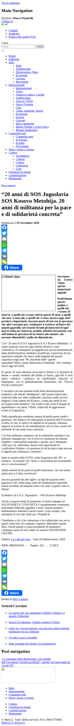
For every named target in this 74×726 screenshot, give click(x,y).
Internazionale (17, 84)
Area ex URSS (24, 101)
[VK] (37, 256)
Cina (18, 107)
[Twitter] (37, 233)
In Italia (20, 143)
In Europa (21, 139)
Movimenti (22, 81)
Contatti (13, 30)
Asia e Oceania (24, 104)
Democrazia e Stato (27, 72)
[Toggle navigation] (2, 50)
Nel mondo (22, 146)
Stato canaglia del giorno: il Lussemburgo (32, 643)
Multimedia (15, 178)
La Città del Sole (20, 539)
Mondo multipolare (27, 130)
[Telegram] (37, 250)
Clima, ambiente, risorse (29, 110)
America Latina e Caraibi (30, 94)
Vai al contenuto (10, 2)
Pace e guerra (8, 185)
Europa (20, 117)
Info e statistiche (25, 123)
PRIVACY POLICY (13, 722)
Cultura (13, 152)
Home (12, 55)
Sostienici (14, 33)
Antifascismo (23, 68)
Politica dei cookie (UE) (22, 36)
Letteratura (22, 165)
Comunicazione (17, 175)
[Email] (37, 239)
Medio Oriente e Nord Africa (32, 126)
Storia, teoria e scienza (21, 149)
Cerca (4, 42)
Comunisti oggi (17, 133)
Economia (21, 75)
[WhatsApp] (37, 244)
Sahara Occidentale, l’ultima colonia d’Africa (34, 622)
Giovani (20, 78)
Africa (19, 91)
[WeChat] (37, 262)
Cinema (20, 159)
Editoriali (14, 59)
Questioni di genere (20, 172)
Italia (11, 62)
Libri (18, 168)
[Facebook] (37, 227)
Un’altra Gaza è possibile (23, 637)
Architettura (22, 155)
